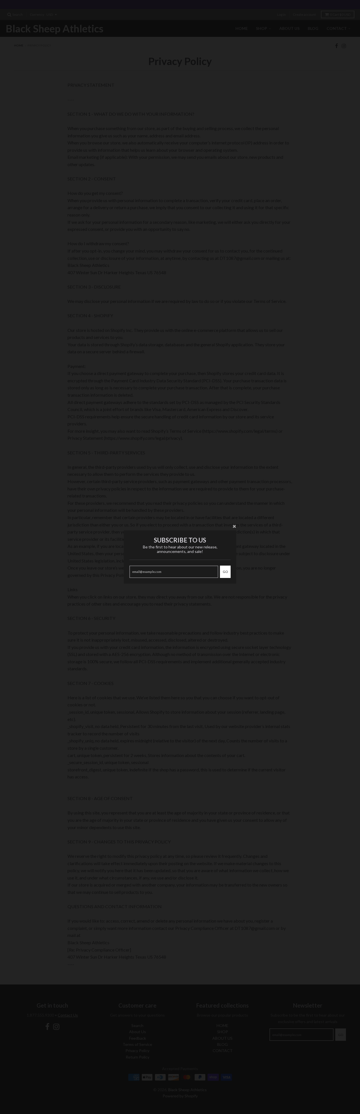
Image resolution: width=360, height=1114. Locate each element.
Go (225, 571)
